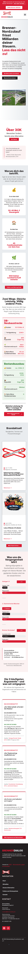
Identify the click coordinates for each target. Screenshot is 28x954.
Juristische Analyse (12, 786)
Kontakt (5, 894)
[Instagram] (8, 928)
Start (4, 881)
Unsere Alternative (8, 887)
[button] (25, 14)
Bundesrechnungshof (14, 828)
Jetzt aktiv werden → (20, 3)
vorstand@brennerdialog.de (8, 911)
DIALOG (7, 17)
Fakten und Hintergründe (10, 891)
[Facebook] (4, 928)
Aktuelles (6, 884)
